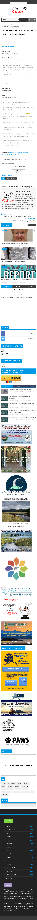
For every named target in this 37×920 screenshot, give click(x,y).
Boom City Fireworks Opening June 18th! (13, 261)
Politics (25, 789)
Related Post (6, 225)
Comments (30, 386)
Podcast (18, 789)
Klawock (13, 25)
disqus (18, 286)
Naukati (11, 789)
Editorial (26, 783)
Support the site (7, 175)
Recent (6, 386)
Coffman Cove (12, 783)
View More (32, 225)
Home (3, 25)
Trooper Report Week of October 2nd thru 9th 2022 (22, 418)
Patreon (3, 364)
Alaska (4, 783)
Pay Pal (3, 366)
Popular (18, 386)
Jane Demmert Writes (8, 46)
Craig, (22, 39)
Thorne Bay (17, 792)
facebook (30, 286)
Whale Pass (5, 794)
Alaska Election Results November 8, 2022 (20, 390)
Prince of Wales (6, 792)
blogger (6, 286)
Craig (7, 25)
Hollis (3, 786)
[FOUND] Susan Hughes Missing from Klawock (14, 243)
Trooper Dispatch (27, 792)
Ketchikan (25, 786)
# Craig (7, 178)
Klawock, (27, 39)
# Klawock (13, 178)
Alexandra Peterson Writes (10, 84)
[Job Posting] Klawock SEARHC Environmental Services (17, 279)
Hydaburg (10, 786)
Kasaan (17, 786)
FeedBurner (22, 173)
